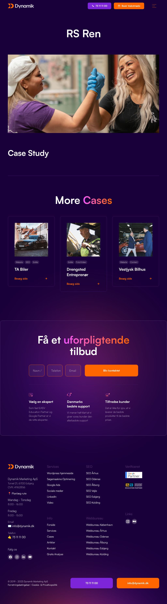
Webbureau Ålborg (97, 542)
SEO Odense (93, 479)
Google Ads (53, 485)
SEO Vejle (91, 490)
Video (50, 502)
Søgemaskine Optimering (61, 479)
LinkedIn (51, 496)
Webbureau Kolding (97, 554)
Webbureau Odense (97, 536)
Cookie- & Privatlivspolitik (44, 584)
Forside (51, 524)
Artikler (51, 542)
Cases (50, 536)
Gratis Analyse (55, 554)
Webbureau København (99, 524)
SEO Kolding (93, 502)
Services (51, 530)
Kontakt (51, 548)
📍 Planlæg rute (17, 493)
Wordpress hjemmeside (60, 473)
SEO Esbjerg (93, 496)
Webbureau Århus (96, 530)
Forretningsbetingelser (19, 584)
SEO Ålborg (92, 485)
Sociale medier (55, 490)
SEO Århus (92, 473)
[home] (21, 6)
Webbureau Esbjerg (97, 548)
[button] (154, 5)
